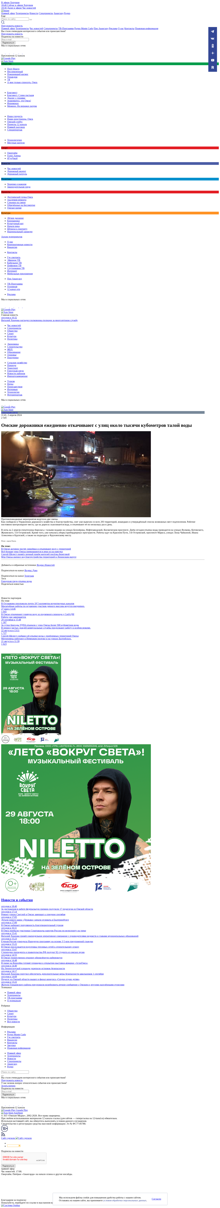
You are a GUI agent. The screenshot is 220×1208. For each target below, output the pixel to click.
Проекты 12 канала (17, 124)
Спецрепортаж (14, 130)
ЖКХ (10, 349)
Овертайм (12, 153)
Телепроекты (22, 13)
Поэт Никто (13, 69)
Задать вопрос (8, 1085)
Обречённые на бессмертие (21, 205)
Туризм (11, 381)
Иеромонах (13, 103)
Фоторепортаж (14, 395)
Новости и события (17, 900)
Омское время (14, 208)
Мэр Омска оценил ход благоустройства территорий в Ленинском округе (38, 557)
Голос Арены (14, 155)
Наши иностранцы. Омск (20, 119)
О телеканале (14, 1000)
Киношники (13, 220)
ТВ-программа (14, 998)
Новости (33, 13)
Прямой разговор (16, 127)
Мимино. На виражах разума (22, 106)
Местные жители (16, 142)
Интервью (12, 389)
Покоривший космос (17, 74)
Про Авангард (101, 28)
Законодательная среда (18, 187)
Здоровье (11, 355)
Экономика (13, 344)
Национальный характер (19, 231)
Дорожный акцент (16, 171)
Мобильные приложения (20, 273)
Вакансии (12, 247)
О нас (121, 28)
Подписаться (8, 43)
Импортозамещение (17, 376)
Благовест (12, 92)
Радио (67, 13)
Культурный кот (15, 223)
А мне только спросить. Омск (22, 82)
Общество (12, 331)
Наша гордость (14, 116)
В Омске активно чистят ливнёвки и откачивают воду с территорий (36, 549)
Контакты (129, 28)
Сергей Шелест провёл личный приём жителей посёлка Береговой (35, 554)
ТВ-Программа (66, 28)
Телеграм (29, 576)
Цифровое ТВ (14, 265)
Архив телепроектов (11, 236)
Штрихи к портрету (17, 229)
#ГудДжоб (12, 158)
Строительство (14, 346)
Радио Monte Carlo (83, 28)
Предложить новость (12, 25)
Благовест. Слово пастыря (20, 95)
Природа (11, 365)
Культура (11, 336)
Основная (12, 286)
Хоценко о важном (16, 184)
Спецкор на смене (16, 202)
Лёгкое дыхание (15, 218)
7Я (8, 79)
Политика (12, 339)
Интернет (12, 271)
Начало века (13, 226)
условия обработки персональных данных (124, 1200)
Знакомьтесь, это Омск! (19, 100)
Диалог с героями (16, 98)
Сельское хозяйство (17, 362)
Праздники (13, 357)
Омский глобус (15, 121)
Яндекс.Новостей (46, 565)
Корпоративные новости (19, 244)
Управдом (12, 77)
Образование (14, 352)
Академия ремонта (16, 199)
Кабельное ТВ (14, 263)
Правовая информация (146, 28)
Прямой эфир (8, 13)
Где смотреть (13, 257)
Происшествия (14, 386)
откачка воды (25, 581)
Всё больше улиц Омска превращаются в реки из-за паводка (32, 551)
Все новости (13, 1021)
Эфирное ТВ (13, 260)
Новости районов (16, 373)
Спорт (10, 333)
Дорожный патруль (17, 174)
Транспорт (12, 368)
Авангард (58, 13)
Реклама (113, 28)
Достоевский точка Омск (20, 197)
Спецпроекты (46, 13)
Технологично (14, 140)
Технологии (13, 392)
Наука (10, 384)
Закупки (11, 1045)
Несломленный (15, 71)
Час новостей (36, 28)
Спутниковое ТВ (16, 268)
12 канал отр (13, 289)
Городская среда (15, 370)
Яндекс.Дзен (30, 570)
